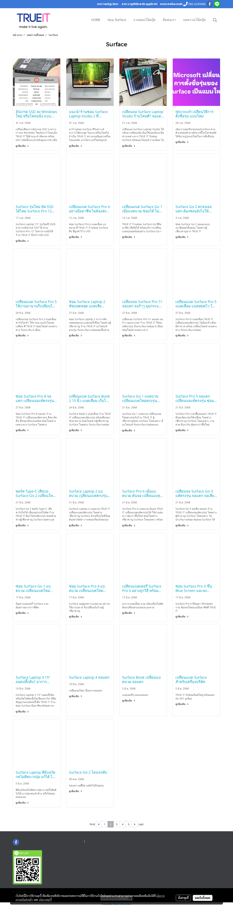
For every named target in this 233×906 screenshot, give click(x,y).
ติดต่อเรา (169, 20)
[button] (215, 20)
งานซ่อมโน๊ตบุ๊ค (144, 20)
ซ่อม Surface (117, 20)
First (92, 824)
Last (141, 824)
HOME (95, 20)
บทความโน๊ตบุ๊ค (194, 20)
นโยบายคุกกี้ (45, 899)
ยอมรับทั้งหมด (202, 897)
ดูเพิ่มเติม (21, 145)
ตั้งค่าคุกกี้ (183, 897)
